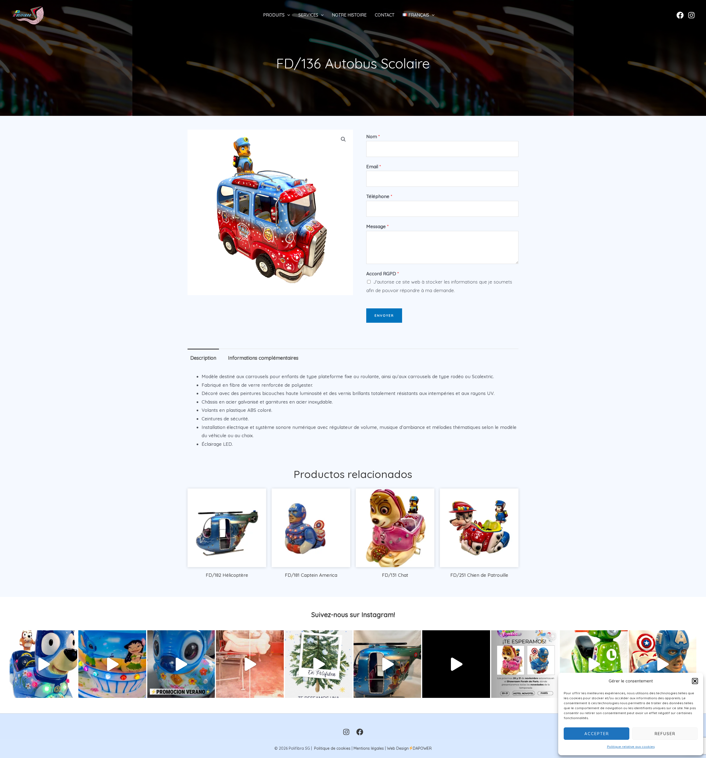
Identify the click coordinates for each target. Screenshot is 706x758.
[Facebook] (680, 15)
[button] (695, 681)
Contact (384, 15)
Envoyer (384, 315)
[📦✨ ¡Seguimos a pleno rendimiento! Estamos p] (250, 664)
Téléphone (379, 196)
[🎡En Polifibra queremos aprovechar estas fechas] (318, 664)
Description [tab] (203, 358)
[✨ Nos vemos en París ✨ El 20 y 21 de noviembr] (525, 664)
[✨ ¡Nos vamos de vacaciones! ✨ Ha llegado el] (112, 664)
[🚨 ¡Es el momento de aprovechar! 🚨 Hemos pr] (181, 664)
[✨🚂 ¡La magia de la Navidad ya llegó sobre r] (456, 664)
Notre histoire (349, 15)
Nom (373, 136)
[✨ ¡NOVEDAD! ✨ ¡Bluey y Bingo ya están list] (43, 664)
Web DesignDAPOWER (409, 748)
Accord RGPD (382, 273)
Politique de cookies (332, 748)
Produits (274, 15)
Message (377, 226)
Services (308, 15)
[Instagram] (691, 15)
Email (373, 166)
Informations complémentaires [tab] (263, 358)
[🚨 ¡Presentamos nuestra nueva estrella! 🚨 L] (593, 664)
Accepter (596, 733)
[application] (287, 15)
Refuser (665, 733)
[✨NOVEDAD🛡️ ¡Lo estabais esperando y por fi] (662, 664)
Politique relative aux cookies (631, 746)
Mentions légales (369, 748)
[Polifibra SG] (28, 14)
